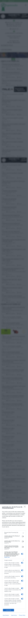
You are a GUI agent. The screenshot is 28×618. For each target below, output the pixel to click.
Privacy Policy (22, 615)
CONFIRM (8, 610)
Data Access (14, 615)
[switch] (22, 536)
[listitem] (14, 533)
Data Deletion (6, 615)
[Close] (25, 507)
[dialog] (14, 561)
